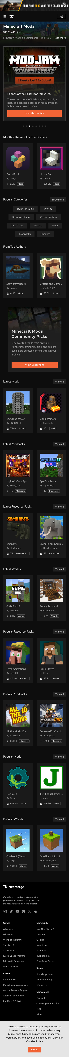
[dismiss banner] (64, 4)
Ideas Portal (42, 934)
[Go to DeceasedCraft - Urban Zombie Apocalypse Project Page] (51, 723)
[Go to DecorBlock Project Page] (18, 166)
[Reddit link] (36, 911)
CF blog (40, 940)
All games (8, 929)
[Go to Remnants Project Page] (18, 535)
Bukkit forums (43, 956)
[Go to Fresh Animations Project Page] (18, 660)
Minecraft (8, 934)
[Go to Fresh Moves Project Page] (51, 660)
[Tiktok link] (11, 911)
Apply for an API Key (13, 996)
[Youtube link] (17, 911)
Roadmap (41, 950)
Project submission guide (15, 985)
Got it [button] (34, 1049)
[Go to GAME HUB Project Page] (18, 598)
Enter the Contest (35, 113)
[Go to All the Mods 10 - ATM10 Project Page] (18, 723)
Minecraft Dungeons (13, 961)
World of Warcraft (12, 940)
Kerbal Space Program (14, 956)
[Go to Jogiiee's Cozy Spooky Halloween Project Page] (18, 473)
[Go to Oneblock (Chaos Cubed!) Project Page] (18, 848)
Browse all (58, 199)
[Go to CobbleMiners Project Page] (51, 410)
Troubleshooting (44, 980)
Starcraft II (8, 950)
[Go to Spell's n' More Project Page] (51, 473)
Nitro (39, 1014)
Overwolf (41, 998)
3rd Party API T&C (12, 1001)
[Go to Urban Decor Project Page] (51, 166)
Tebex (39, 1009)
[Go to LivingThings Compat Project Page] (51, 535)
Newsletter (41, 945)
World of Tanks (10, 967)
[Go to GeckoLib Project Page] (18, 785)
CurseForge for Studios (47, 1003)
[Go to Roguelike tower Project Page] (18, 410)
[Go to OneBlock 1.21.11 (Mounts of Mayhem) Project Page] (51, 848)
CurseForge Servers (45, 961)
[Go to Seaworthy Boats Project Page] (18, 275)
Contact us (41, 985)
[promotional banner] (34, 5)
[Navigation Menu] (4, 16)
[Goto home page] (11, 16)
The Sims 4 (8, 945)
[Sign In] (61, 16)
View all (59, 381)
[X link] (29, 911)
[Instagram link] (5, 911)
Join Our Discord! (45, 929)
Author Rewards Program (15, 990)
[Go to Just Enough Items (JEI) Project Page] (51, 785)
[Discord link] (23, 911)
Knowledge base (44, 974)
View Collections (34, 365)
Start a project (10, 980)
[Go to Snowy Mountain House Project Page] (51, 598)
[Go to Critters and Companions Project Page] (51, 275)
